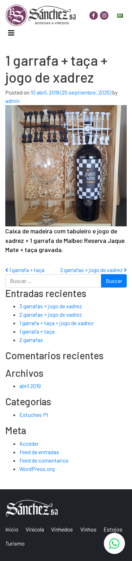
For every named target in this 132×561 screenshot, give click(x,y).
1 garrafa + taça (26, 269)
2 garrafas (31, 339)
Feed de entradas (39, 452)
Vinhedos (62, 529)
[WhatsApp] (114, 543)
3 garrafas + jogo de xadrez (50, 306)
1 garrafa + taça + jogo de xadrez (56, 323)
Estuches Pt (34, 414)
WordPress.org (37, 468)
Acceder (29, 443)
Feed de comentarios (44, 460)
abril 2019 (30, 385)
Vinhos (88, 529)
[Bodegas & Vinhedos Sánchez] (41, 15)
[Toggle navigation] (11, 33)
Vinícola (35, 529)
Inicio (11, 529)
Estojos (112, 529)
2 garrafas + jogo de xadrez (92, 269)
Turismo (15, 543)
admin (12, 100)
